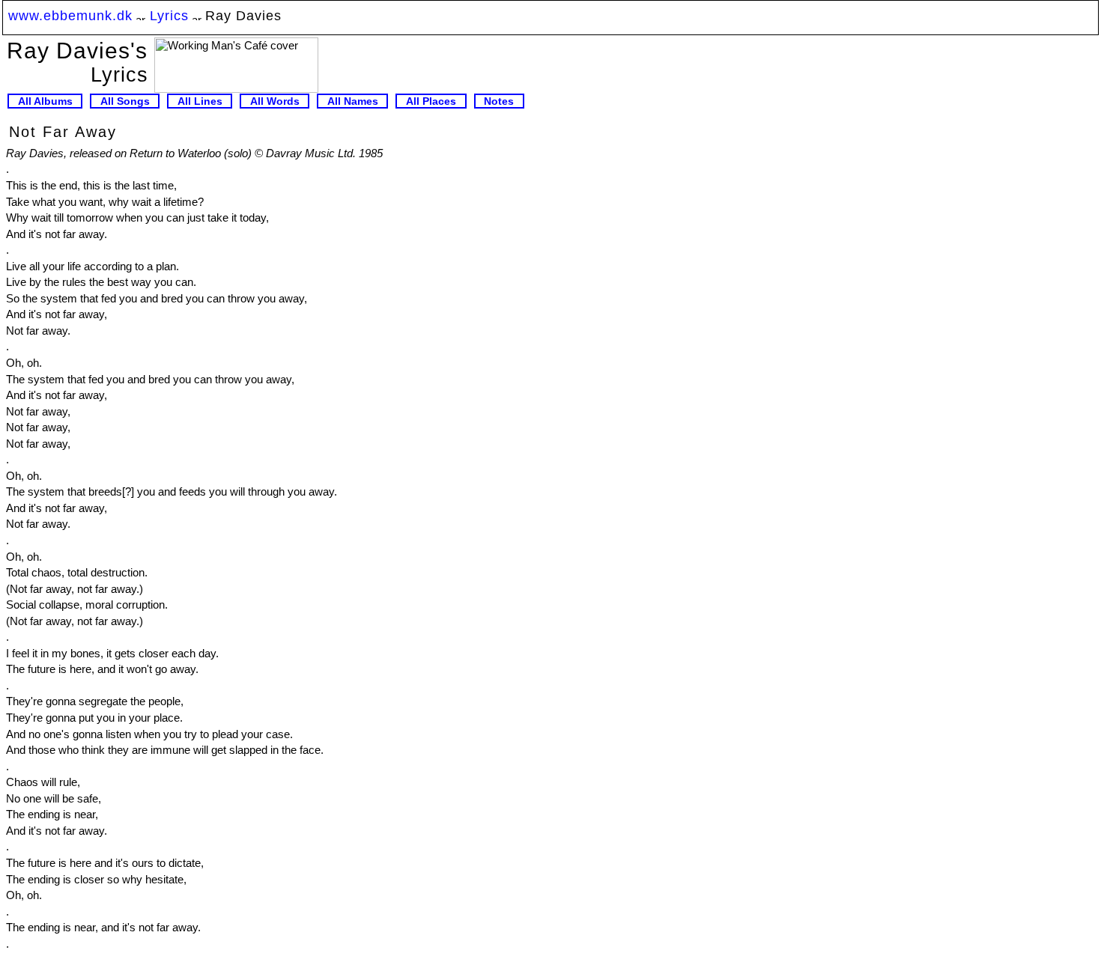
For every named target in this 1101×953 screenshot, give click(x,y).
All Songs (125, 101)
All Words (275, 101)
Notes (499, 101)
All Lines (200, 101)
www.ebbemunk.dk (70, 15)
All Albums (45, 101)
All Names (352, 101)
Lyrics (169, 15)
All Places (431, 101)
